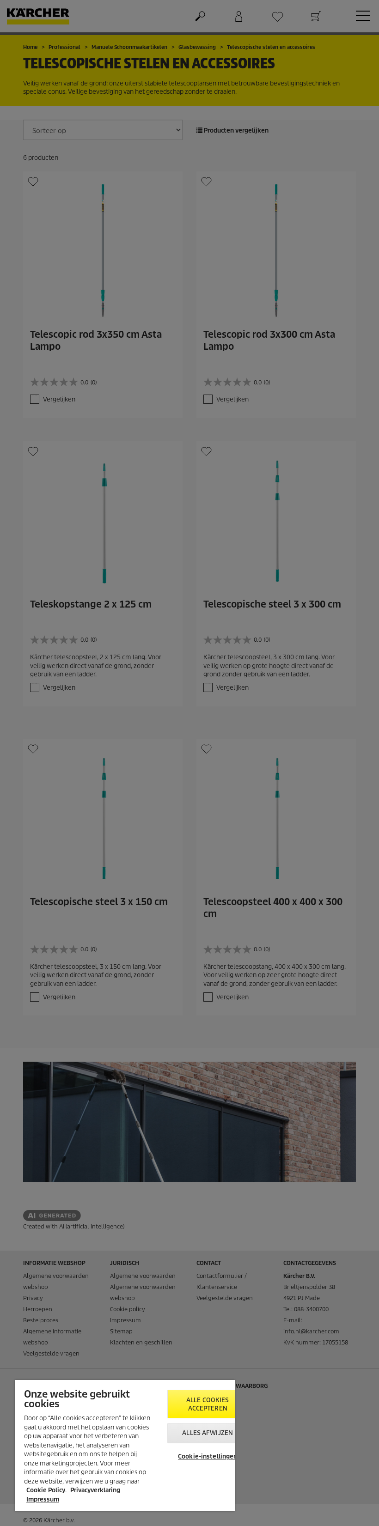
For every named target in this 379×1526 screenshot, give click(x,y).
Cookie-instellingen (207, 1456)
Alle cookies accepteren (207, 1404)
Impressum (42, 1499)
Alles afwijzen (207, 1433)
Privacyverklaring (95, 1490)
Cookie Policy (45, 1490)
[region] (125, 1445)
